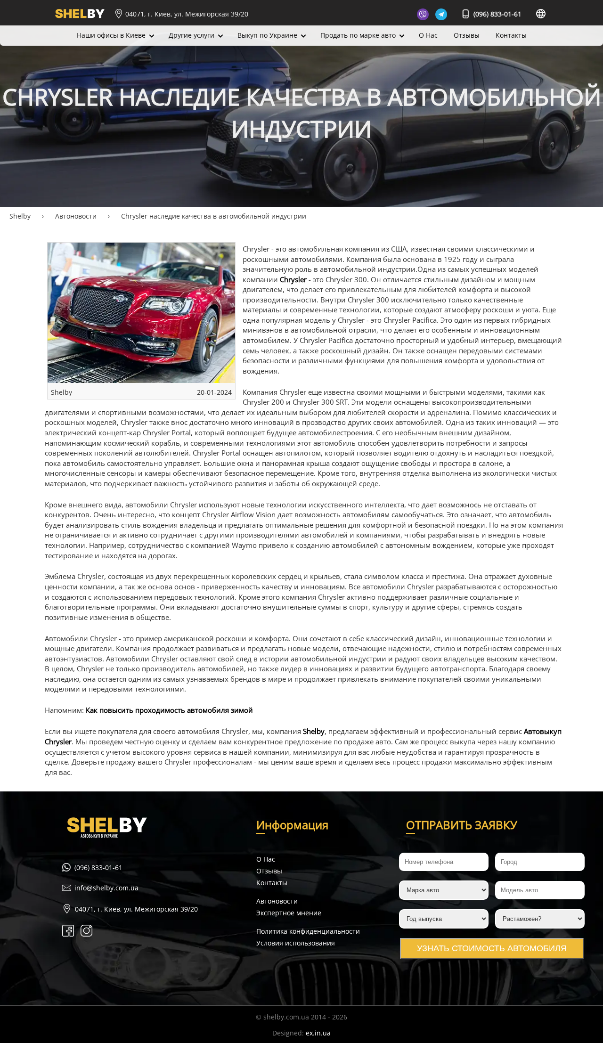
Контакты (511, 35)
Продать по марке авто (358, 35)
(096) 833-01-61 (497, 13)
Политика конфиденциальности (308, 931)
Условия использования (295, 942)
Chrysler (293, 280)
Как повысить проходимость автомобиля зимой (169, 710)
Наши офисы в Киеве (111, 35)
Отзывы (467, 35)
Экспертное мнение (288, 912)
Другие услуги (191, 35)
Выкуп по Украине (267, 35)
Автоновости (277, 900)
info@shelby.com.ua (106, 887)
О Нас (428, 35)
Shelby (314, 731)
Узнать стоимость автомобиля (492, 948)
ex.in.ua (318, 1032)
